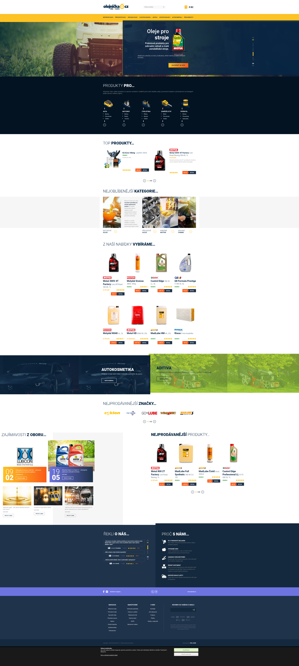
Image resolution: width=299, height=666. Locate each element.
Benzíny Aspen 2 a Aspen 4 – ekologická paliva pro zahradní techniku (74, 471)
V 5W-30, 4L (185, 282)
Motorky (126, 111)
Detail (145, 170)
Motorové (107, 231)
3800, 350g (135, 282)
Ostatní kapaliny (164, 17)
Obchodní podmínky (132, 609)
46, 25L (161, 333)
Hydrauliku (185, 119)
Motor (164, 114)
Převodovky (108, 116)
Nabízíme (163, 231)
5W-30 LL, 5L (160, 282)
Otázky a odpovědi (153, 621)
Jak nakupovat (153, 612)
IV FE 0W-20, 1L (233, 472)
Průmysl (184, 111)
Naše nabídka (109, 380)
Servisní (181, 231)
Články (153, 618)
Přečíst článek (21, 478)
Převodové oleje (120, 17)
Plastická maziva (144, 17)
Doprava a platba (132, 612)
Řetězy (126, 116)
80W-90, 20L (137, 333)
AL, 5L (113, 333)
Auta (105, 111)
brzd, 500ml (209, 472)
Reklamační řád (132, 615)
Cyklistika (146, 111)
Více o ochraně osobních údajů (109, 655)
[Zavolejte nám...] (152, 591)
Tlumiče (126, 119)
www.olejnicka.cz (191, 591)
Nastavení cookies (133, 624)
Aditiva (155, 17)
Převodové (146, 231)
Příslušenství (188, 17)
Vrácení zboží (132, 618)
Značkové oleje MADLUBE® (42, 507)
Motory (107, 114)
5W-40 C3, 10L (184, 472)
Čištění (107, 119)
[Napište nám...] (156, 591)
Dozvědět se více (178, 64)
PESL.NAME (193, 643)
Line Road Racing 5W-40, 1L (181, 153)
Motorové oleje (108, 17)
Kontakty (152, 609)
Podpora (152, 615)
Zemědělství (166, 111)
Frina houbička (183, 333)
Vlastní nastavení (186, 654)
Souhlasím (186, 650)
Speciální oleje (132, 17)
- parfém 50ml (134, 152)
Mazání (146, 116)
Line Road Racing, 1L (159, 472)
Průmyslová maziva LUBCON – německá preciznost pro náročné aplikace (28, 471)
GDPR (132, 621)
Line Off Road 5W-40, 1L (112, 282)
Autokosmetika (177, 17)
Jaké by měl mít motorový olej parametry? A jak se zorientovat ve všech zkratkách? (78, 508)
